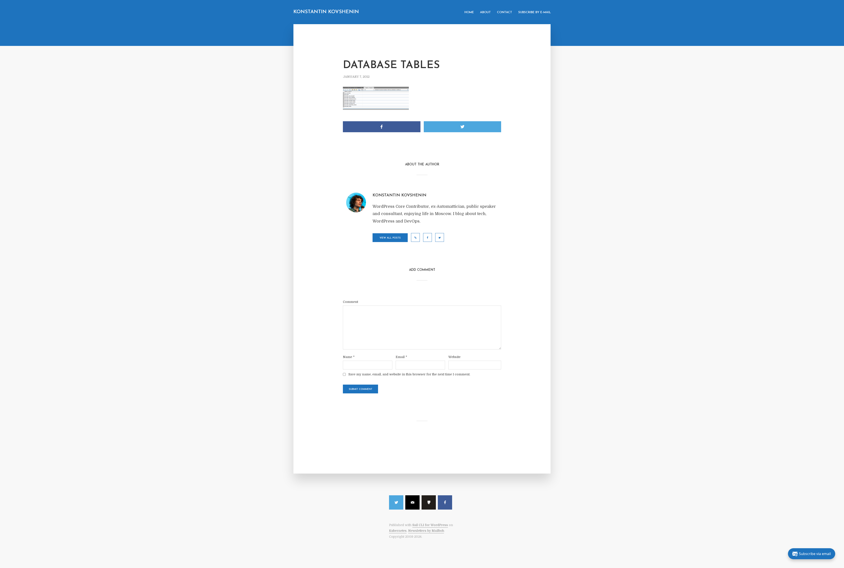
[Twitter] (396, 502)
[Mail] (412, 502)
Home (469, 12)
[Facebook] (445, 502)
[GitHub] (429, 502)
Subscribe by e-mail (534, 12)
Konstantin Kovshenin (326, 11)
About (485, 12)
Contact (504, 12)
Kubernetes (398, 530)
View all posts (390, 238)
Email (401, 356)
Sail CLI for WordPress (430, 525)
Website (454, 356)
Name (349, 356)
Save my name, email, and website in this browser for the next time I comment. (409, 374)
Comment (350, 301)
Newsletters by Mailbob (426, 530)
